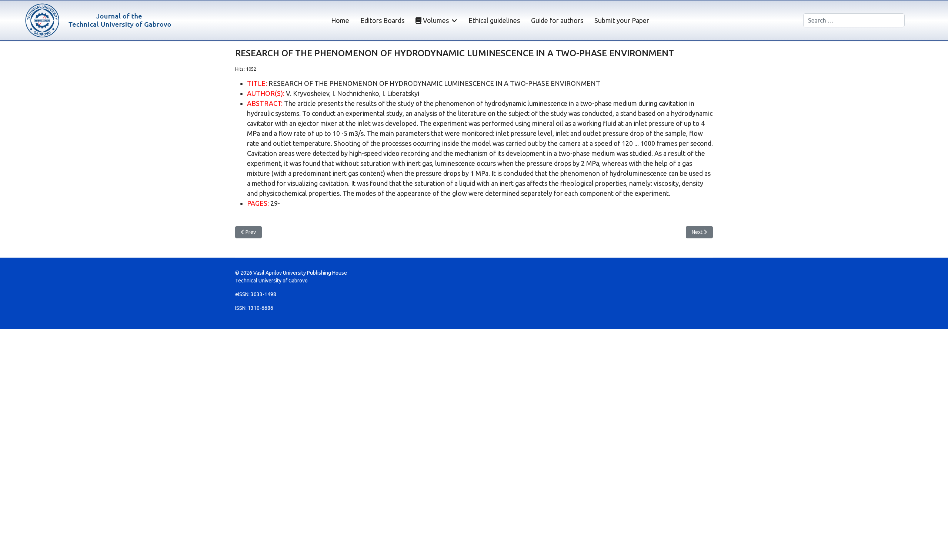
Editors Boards (382, 20)
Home (340, 20)
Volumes (435, 20)
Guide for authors (557, 20)
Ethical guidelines (494, 20)
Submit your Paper (621, 20)
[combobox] (854, 20)
